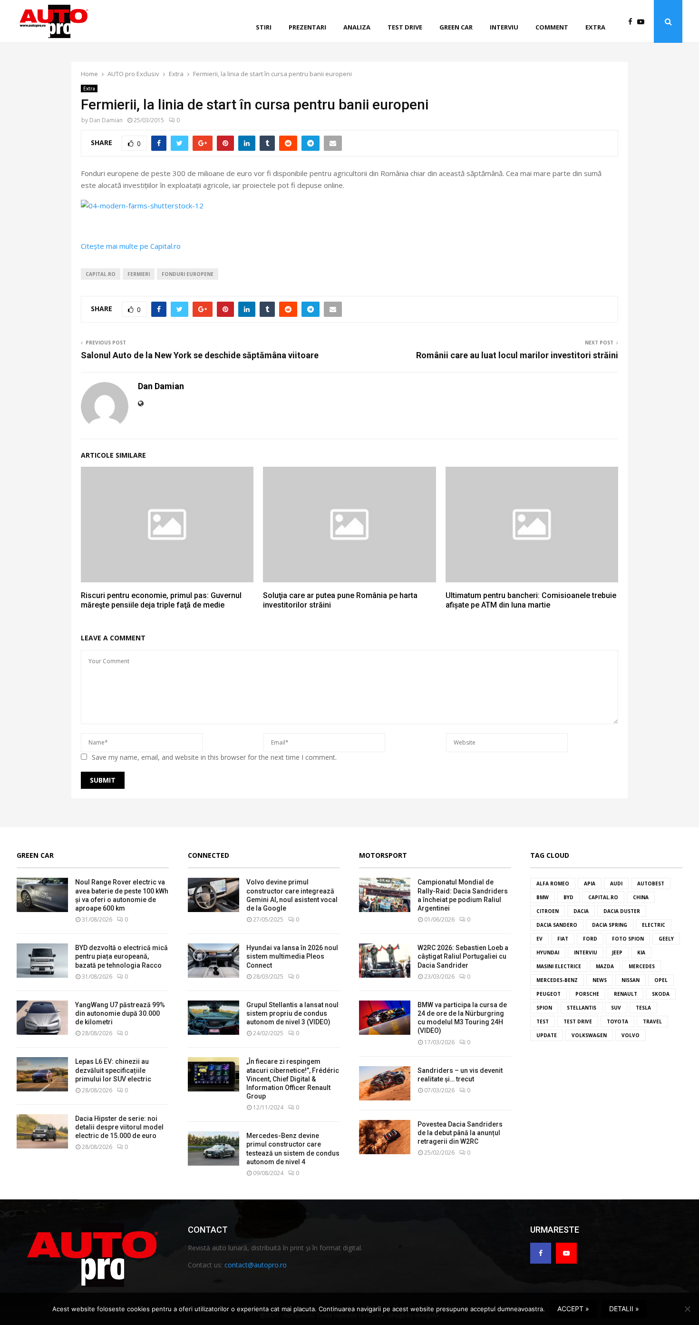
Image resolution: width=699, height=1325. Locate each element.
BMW (542, 897)
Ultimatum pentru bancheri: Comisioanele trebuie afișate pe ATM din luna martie (531, 600)
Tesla (643, 1007)
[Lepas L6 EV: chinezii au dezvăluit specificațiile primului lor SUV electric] (42, 1074)
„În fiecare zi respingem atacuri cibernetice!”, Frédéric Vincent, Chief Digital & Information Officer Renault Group (292, 1079)
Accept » (573, 1309)
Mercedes (642, 966)
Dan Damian (106, 120)
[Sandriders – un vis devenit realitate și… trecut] (384, 1083)
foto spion (628, 938)
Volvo (630, 1035)
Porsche (587, 994)
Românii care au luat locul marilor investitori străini (517, 355)
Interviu (504, 27)
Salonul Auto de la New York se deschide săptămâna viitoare (200, 355)
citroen (547, 911)
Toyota (617, 1021)
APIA (589, 883)
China (641, 897)
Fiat (562, 938)
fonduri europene (188, 274)
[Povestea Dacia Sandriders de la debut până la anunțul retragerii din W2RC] (384, 1137)
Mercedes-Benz (557, 980)
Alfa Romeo (552, 883)
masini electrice (558, 966)
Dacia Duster (621, 911)
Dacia (581, 911)
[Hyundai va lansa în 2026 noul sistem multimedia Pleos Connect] (213, 960)
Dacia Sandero (556, 925)
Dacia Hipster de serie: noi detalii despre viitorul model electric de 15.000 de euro (119, 1127)
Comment (551, 27)
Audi (616, 883)
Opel (661, 980)
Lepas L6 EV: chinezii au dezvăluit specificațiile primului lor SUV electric (113, 1070)
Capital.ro (101, 274)
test (542, 1021)
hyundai (547, 952)
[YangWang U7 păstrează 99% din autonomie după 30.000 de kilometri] (42, 1018)
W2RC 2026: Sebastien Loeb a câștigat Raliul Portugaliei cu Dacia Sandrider (462, 956)
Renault (625, 994)
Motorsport (383, 855)
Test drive (405, 27)
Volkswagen (589, 1035)
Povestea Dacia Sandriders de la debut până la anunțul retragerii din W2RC (460, 1132)
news (599, 980)
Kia (641, 952)
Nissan (630, 980)
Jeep (617, 952)
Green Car (35, 855)
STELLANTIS (581, 1007)
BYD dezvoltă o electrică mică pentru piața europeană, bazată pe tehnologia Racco (121, 956)
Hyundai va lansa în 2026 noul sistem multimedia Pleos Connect (292, 956)
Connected (208, 855)
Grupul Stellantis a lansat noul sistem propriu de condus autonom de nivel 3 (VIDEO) (292, 1013)
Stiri (264, 27)
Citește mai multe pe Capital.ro (131, 246)
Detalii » (624, 1309)
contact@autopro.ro (255, 1264)
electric (653, 925)
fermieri (138, 274)
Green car (456, 27)
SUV (616, 1007)
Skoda (661, 994)
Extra (595, 27)
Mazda (605, 966)
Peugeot (548, 994)
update (546, 1035)
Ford (590, 938)
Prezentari (307, 27)
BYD (568, 897)
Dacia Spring (609, 925)
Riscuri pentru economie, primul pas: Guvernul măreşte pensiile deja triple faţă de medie (161, 600)
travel (652, 1021)
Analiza (356, 27)
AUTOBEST (650, 883)
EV (539, 938)
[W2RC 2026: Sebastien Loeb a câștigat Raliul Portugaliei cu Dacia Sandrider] (384, 960)
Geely (666, 938)
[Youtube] (643, 21)
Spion (544, 1007)
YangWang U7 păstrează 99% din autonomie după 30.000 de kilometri (120, 1013)
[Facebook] (632, 21)
